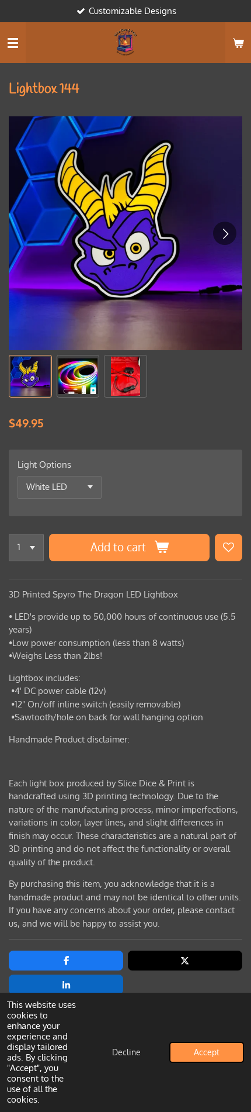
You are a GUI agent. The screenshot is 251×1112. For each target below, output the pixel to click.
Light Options (44, 464)
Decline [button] (126, 1052)
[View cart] (238, 42)
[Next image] (224, 233)
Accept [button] (206, 1052)
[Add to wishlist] (228, 547)
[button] (30, 376)
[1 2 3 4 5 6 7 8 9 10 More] (26, 547)
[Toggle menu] (13, 42)
